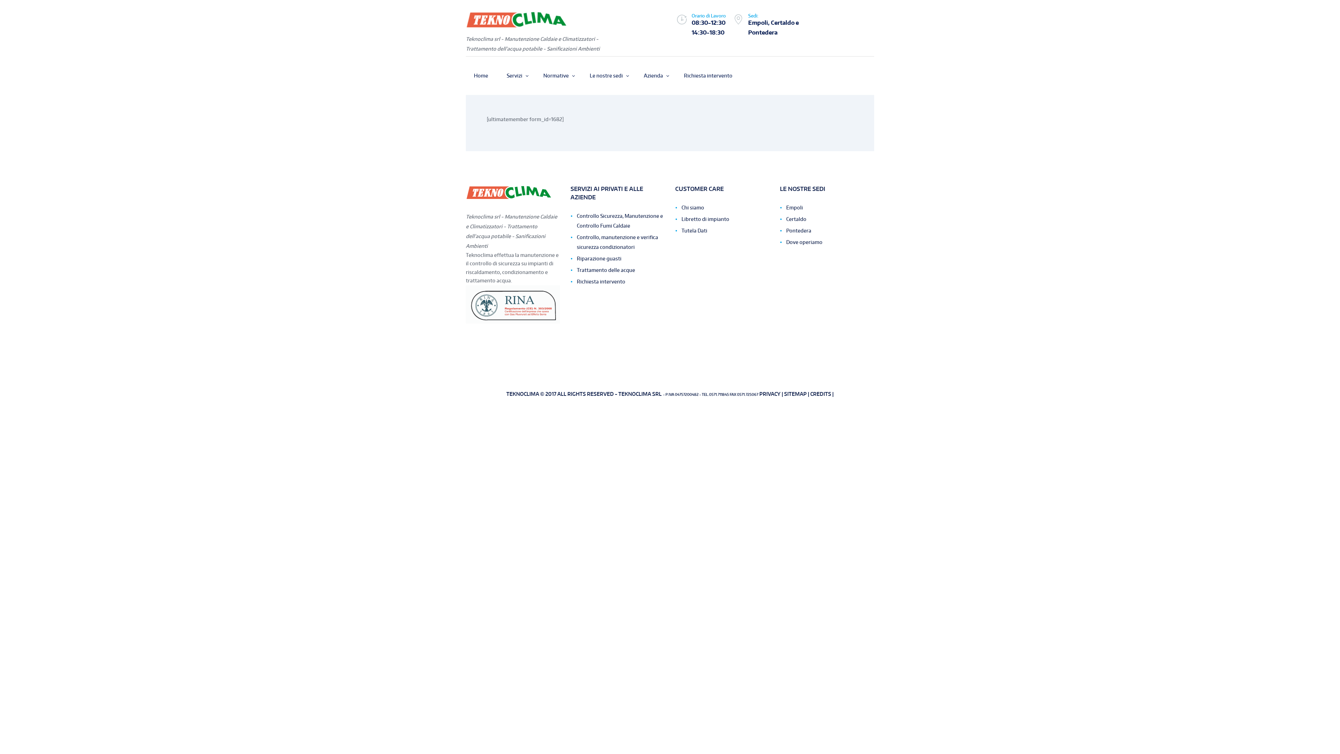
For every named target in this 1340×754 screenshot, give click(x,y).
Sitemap (795, 394)
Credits (820, 394)
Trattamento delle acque (606, 270)
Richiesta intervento (601, 281)
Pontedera (798, 231)
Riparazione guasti (599, 258)
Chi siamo (693, 207)
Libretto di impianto (705, 219)
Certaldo (796, 219)
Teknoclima (523, 394)
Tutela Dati (694, 231)
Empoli (794, 207)
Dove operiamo (804, 242)
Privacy (770, 394)
